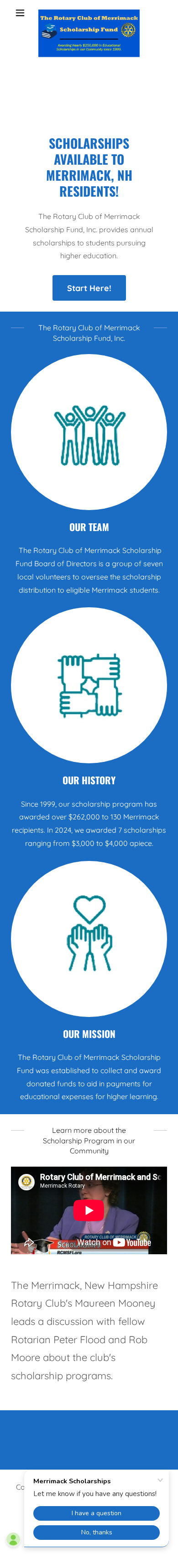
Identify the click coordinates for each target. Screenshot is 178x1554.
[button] (22, 13)
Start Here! (89, 288)
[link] (89, 12)
